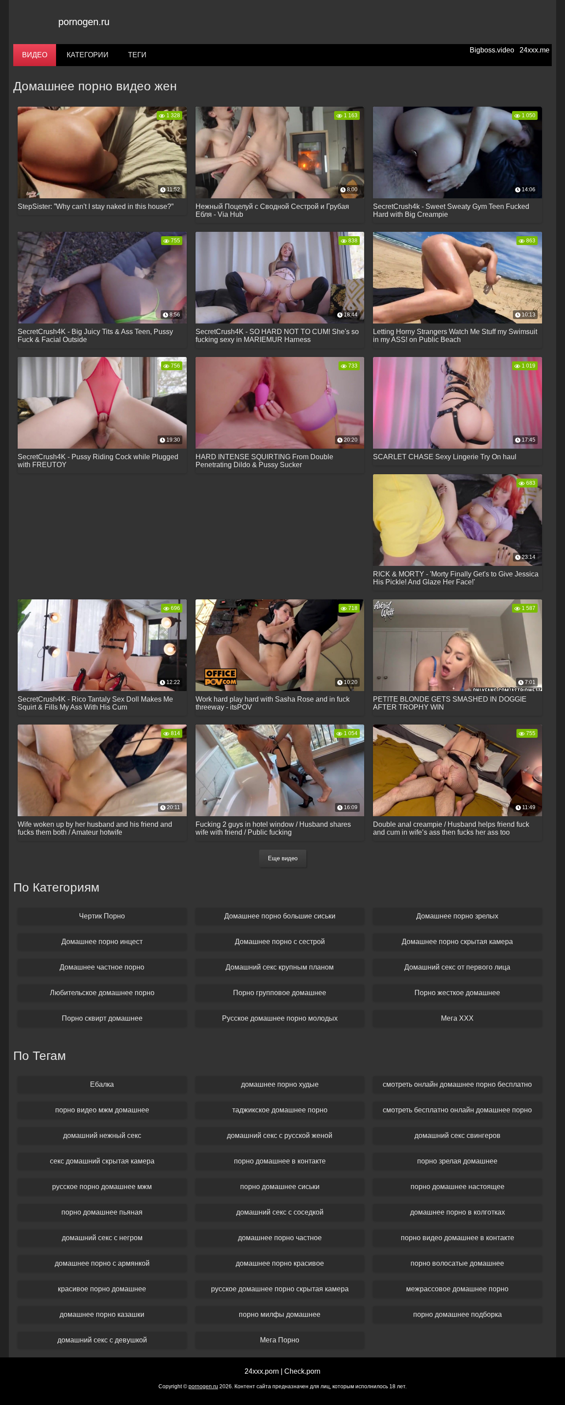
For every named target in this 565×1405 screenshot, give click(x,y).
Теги (137, 55)
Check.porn (302, 1371)
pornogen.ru (83, 21)
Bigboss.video (492, 50)
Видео (34, 55)
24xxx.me (535, 50)
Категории (88, 55)
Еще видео (283, 858)
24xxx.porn (262, 1371)
